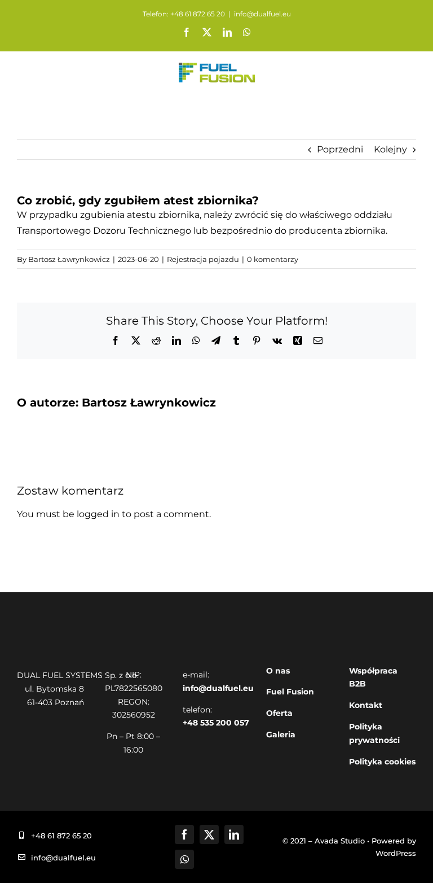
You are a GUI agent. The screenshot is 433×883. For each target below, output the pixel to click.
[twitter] (209, 834)
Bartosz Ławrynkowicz (69, 259)
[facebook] (184, 834)
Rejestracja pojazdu (203, 259)
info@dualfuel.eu (262, 14)
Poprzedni (340, 149)
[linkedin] (234, 834)
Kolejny (390, 149)
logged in (98, 514)
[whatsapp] (184, 859)
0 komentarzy (272, 259)
